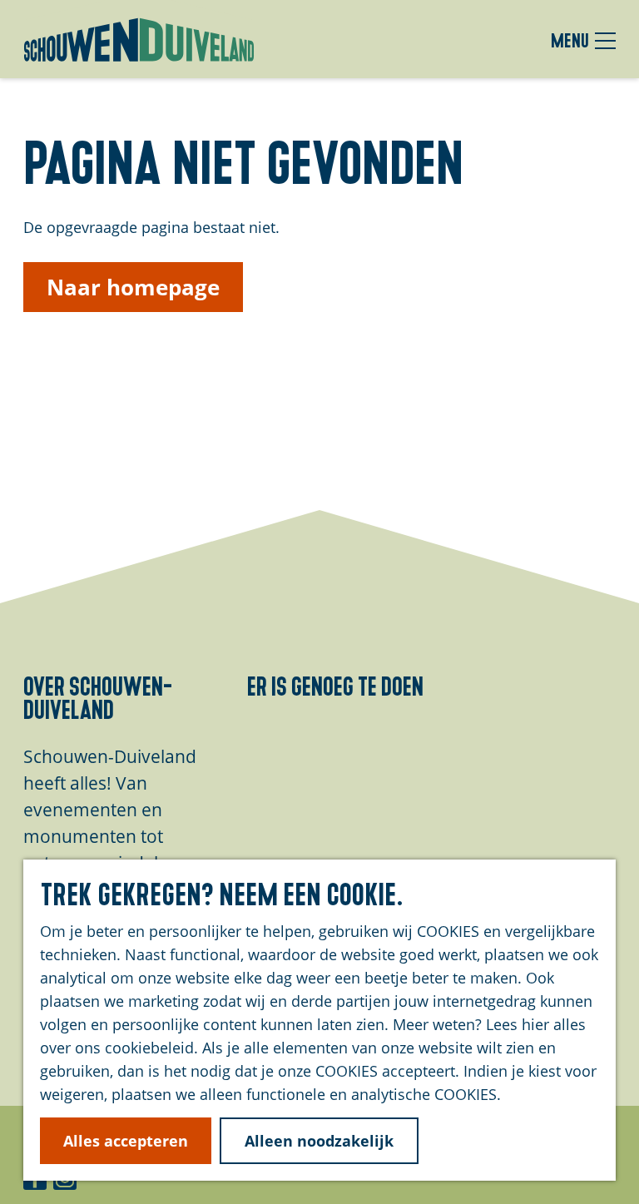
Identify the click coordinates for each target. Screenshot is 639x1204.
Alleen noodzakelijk (319, 1141)
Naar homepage (133, 287)
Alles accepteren (125, 1141)
